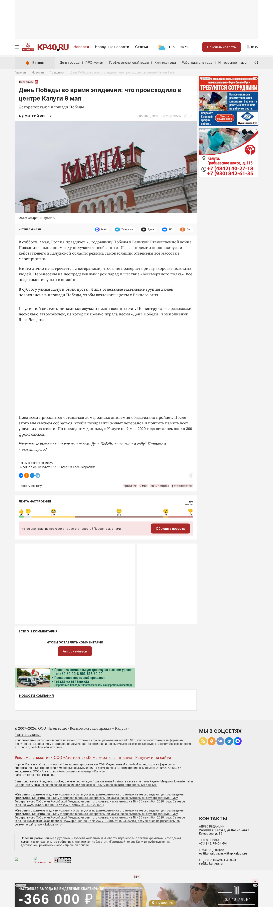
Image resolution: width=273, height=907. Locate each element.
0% (21, 515)
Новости (81, 47)
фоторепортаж (182, 485)
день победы (159, 485)
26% (53, 515)
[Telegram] (37, 475)
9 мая (143, 485)
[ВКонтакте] (21, 475)
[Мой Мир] (32, 475)
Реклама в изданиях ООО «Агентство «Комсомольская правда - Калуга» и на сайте (93, 757)
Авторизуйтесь (75, 651)
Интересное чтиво (232, 62)
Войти (254, 46)
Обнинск (28, 49)
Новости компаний (36, 696)
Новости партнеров (119, 838)
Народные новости (112, 47)
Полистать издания (28, 734)
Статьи (141, 47)
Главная (20, 72)
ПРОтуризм (94, 62)
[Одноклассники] (26, 475)
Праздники (57, 72)
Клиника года (165, 62)
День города (70, 62)
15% (190, 515)
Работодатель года (197, 62)
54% (119, 515)
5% (28, 515)
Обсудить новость (170, 528)
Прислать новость (221, 47)
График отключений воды (129, 62)
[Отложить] (185, 116)
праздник (130, 485)
